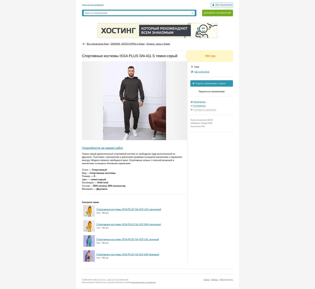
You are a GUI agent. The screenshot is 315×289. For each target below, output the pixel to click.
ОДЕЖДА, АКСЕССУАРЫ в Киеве (128, 44)
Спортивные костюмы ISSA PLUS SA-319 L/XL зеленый (127, 239)
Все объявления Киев (98, 44)
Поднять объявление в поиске (210, 83)
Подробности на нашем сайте (102, 148)
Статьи (207, 280)
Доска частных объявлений (93, 5)
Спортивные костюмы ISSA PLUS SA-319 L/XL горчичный (128, 209)
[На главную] (83, 44)
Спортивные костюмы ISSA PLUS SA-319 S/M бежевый (127, 254)
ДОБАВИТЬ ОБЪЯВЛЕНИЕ (217, 13)
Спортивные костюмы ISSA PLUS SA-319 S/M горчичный (128, 224)
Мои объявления (223, 5)
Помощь (214, 280)
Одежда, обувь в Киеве (158, 44)
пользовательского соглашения (143, 282)
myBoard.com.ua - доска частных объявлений (110, 280)
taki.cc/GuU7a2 (201, 72)
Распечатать (200, 102)
